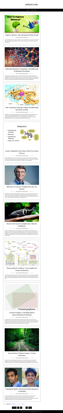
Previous (14, 407)
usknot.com (31, 4)
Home (28, 10)
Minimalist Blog (33, 411)
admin (27, 37)
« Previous (13, 403)
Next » (23, 403)
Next (30, 407)
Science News (33, 10)
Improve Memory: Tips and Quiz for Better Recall (21, 35)
